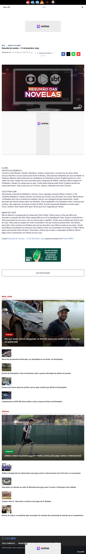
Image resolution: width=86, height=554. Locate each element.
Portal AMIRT (68, 239)
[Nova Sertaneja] (37, 2)
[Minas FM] (42, 2)
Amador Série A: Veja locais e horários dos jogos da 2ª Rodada (26, 501)
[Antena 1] (47, 2)
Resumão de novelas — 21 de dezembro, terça (26, 239)
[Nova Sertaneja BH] (32, 2)
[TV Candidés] (53, 2)
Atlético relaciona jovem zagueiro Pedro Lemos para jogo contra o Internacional (42, 456)
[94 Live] (28, 2)
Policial (9, 335)
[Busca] (82, 7)
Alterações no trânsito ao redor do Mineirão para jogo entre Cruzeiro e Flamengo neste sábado (39, 487)
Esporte (9, 451)
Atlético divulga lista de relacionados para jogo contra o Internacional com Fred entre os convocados (41, 473)
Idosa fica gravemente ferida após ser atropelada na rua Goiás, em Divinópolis (32, 359)
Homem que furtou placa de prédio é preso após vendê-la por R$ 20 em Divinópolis (34, 387)
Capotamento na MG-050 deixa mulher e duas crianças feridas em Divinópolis (32, 401)
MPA (3, 45)
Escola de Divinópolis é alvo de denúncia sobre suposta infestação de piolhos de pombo (36, 373)
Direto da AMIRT (14, 45)
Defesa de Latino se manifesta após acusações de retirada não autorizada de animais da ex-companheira (42, 515)
